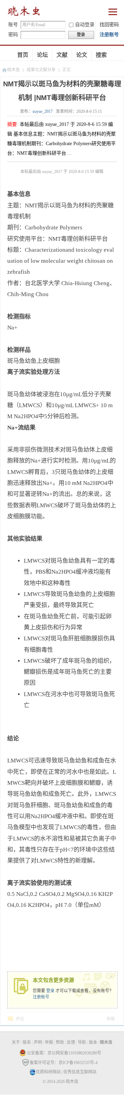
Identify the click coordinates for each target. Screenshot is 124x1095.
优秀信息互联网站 (79, 1072)
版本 (93, 1042)
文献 (62, 55)
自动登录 (84, 24)
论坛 (42, 55)
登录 (50, 990)
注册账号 (109, 34)
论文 (81, 55)
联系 (27, 1042)
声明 (38, 1042)
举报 (110, 1019)
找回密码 (109, 24)
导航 (82, 1042)
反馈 (71, 1042)
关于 (16, 1042)
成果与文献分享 (41, 69)
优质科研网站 (48, 1072)
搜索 (101, 55)
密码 (13, 34)
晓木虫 (24, 12)
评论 (20, 1019)
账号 (13, 24)
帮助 (60, 1042)
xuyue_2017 (42, 111)
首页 (22, 55)
